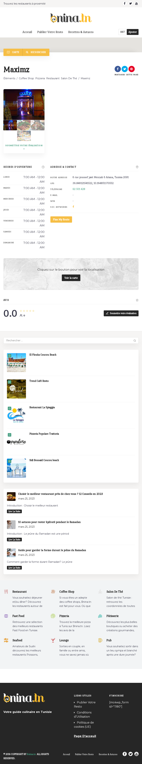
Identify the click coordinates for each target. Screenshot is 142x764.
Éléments (9, 78)
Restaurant (53, 78)
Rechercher (38, 52)
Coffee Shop (26, 78)
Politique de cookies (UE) (84, 724)
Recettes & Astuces (81, 32)
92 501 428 (79, 189)
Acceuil (27, 32)
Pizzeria (40, 78)
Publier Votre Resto (50, 32)
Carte (15, 52)
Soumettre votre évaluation (123, 313)
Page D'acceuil (85, 736)
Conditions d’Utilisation (82, 714)
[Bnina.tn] (71, 18)
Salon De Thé (69, 78)
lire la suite (14, 511)
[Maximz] (10, 125)
